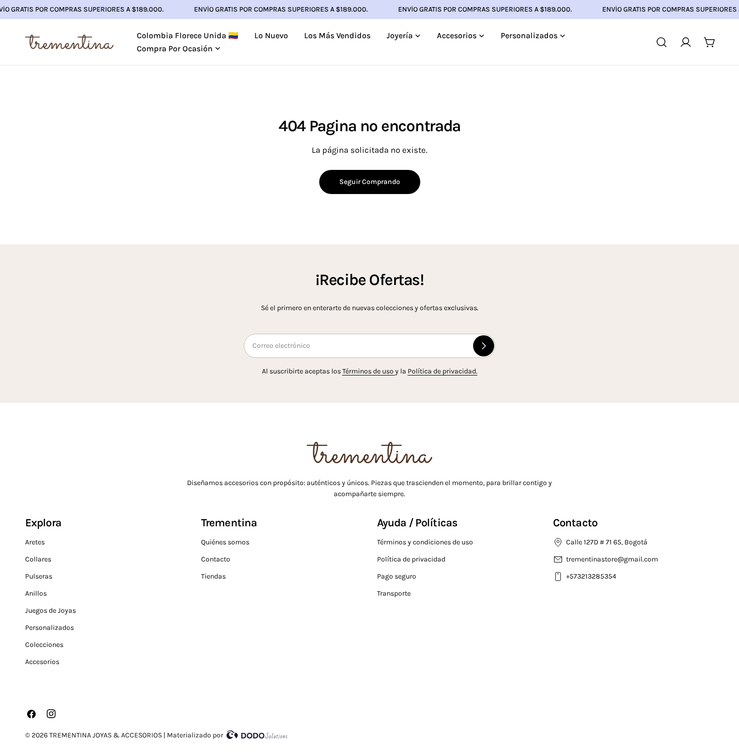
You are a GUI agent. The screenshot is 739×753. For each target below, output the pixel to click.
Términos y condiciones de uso (425, 542)
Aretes (35, 542)
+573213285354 (592, 576)
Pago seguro (396, 576)
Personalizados (49, 627)
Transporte (394, 593)
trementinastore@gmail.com (612, 559)
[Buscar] (662, 42)
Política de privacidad (411, 559)
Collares (38, 559)
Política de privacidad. (443, 371)
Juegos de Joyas (50, 610)
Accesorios (42, 661)
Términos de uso (368, 371)
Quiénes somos (225, 542)
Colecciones (44, 644)
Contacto (215, 559)
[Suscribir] (483, 345)
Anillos (36, 593)
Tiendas (213, 576)
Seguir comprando (369, 181)
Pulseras (38, 576)
